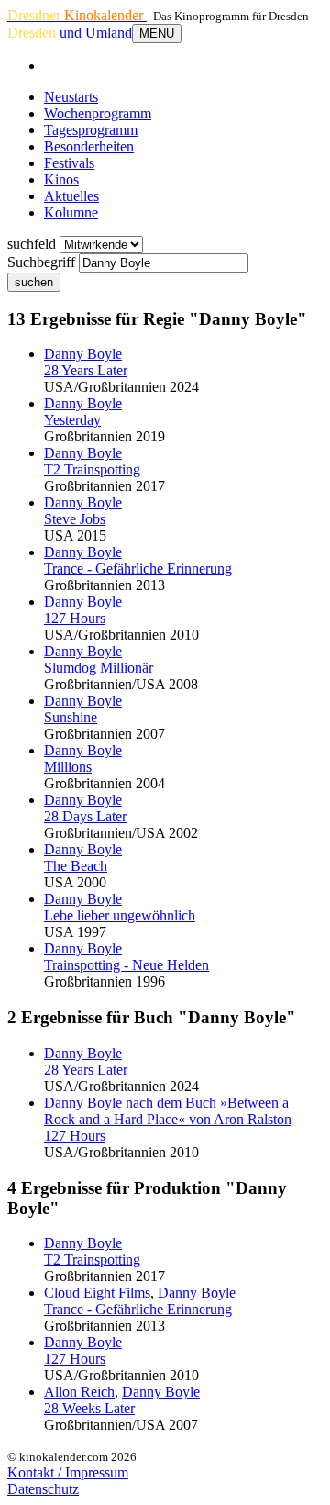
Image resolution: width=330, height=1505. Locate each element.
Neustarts (71, 97)
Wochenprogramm (97, 113)
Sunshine (70, 717)
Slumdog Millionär (98, 667)
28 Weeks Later (89, 1408)
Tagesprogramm (91, 130)
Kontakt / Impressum (67, 1472)
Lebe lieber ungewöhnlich (119, 915)
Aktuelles (71, 196)
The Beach (75, 866)
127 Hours (74, 618)
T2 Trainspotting (92, 469)
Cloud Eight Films (97, 1292)
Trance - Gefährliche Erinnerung (138, 568)
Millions (68, 767)
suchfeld (31, 243)
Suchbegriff (41, 262)
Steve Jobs (74, 519)
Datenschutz (43, 1489)
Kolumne (71, 212)
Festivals (69, 163)
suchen (34, 282)
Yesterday (72, 420)
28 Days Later (85, 816)
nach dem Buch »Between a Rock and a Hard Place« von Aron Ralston (168, 1111)
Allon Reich (79, 1391)
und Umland (96, 32)
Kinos (61, 179)
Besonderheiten (89, 146)
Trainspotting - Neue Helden (126, 965)
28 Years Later (85, 370)
